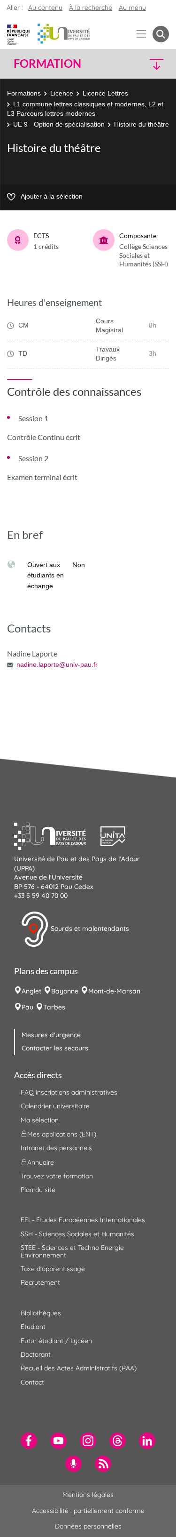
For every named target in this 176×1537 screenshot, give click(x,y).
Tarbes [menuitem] (54, 1007)
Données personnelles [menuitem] (88, 1526)
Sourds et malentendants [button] (89, 928)
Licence (61, 93)
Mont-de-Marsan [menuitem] (114, 991)
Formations (24, 93)
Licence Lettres (105, 93)
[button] (150, 63)
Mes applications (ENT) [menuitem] (61, 1134)
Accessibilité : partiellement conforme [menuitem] (88, 1510)
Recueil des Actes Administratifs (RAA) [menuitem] (79, 1368)
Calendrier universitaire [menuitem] (55, 1106)
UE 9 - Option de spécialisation (59, 124)
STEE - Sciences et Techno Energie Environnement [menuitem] (72, 1251)
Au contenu (45, 7)
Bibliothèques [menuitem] (41, 1313)
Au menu (132, 7)
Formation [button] (47, 63)
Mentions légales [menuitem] (88, 1494)
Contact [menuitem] (32, 1382)
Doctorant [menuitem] (36, 1354)
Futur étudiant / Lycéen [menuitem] (56, 1341)
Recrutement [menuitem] (40, 1282)
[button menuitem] (161, 34)
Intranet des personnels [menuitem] (56, 1148)
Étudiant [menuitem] (33, 1326)
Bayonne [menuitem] (64, 991)
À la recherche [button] (90, 7)
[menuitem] (29, 1440)
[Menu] (141, 34)
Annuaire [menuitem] (40, 1162)
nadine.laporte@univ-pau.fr (57, 664)
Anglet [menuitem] (31, 991)
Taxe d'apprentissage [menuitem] (53, 1269)
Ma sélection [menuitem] (40, 1120)
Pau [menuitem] (27, 1007)
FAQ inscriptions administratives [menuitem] (69, 1092)
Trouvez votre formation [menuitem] (57, 1176)
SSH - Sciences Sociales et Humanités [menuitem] (77, 1234)
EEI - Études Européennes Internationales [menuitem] (83, 1220)
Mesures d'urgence (51, 1035)
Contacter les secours (55, 1048)
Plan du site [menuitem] (38, 1189)
